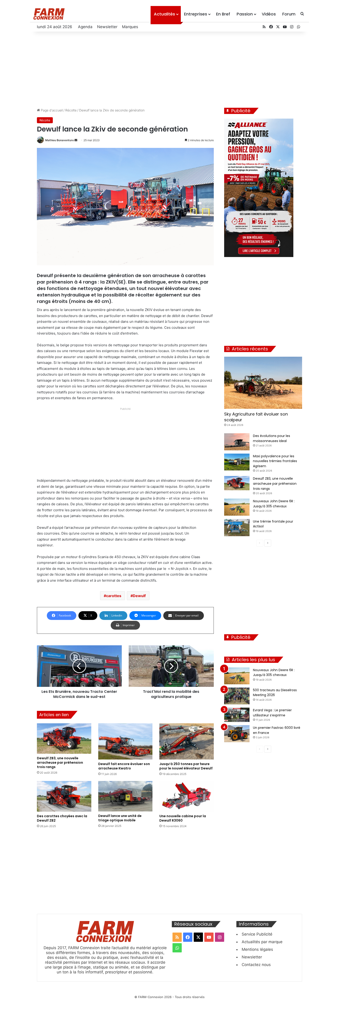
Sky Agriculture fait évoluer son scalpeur (256, 417)
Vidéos (269, 14)
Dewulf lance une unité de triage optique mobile (120, 818)
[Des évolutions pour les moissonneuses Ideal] (237, 441)
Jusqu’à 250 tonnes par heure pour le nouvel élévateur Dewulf (186, 766)
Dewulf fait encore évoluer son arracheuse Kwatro (124, 766)
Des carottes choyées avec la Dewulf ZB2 (62, 818)
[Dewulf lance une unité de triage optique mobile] (125, 796)
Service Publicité (257, 934)
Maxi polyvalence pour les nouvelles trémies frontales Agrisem (275, 461)
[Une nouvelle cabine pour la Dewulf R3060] (186, 796)
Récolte (71, 110)
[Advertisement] (169, 68)
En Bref (223, 14)
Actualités (164, 14)
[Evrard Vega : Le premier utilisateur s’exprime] (237, 715)
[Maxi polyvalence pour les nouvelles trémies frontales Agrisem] (237, 462)
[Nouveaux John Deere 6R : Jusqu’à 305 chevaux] (237, 507)
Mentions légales (257, 949)
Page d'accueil (51, 110)
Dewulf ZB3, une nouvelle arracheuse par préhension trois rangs (60, 762)
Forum (288, 14)
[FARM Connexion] (49, 14)
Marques (130, 26)
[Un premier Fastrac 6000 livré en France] (237, 733)
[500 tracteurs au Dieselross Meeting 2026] (237, 696)
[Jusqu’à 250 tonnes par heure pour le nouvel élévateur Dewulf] (186, 741)
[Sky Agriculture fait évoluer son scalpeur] (263, 383)
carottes (113, 595)
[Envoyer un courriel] (75, 140)
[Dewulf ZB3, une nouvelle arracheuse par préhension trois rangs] (64, 738)
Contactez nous (256, 964)
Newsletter (107, 26)
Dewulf (139, 595)
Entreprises (195, 14)
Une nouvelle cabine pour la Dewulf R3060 (182, 818)
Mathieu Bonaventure (59, 140)
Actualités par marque (262, 941)
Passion (245, 14)
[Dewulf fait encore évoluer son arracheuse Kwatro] (125, 741)
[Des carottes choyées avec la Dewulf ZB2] (64, 796)
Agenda (85, 26)
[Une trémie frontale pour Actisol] (237, 527)
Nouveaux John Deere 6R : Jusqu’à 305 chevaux (274, 672)
